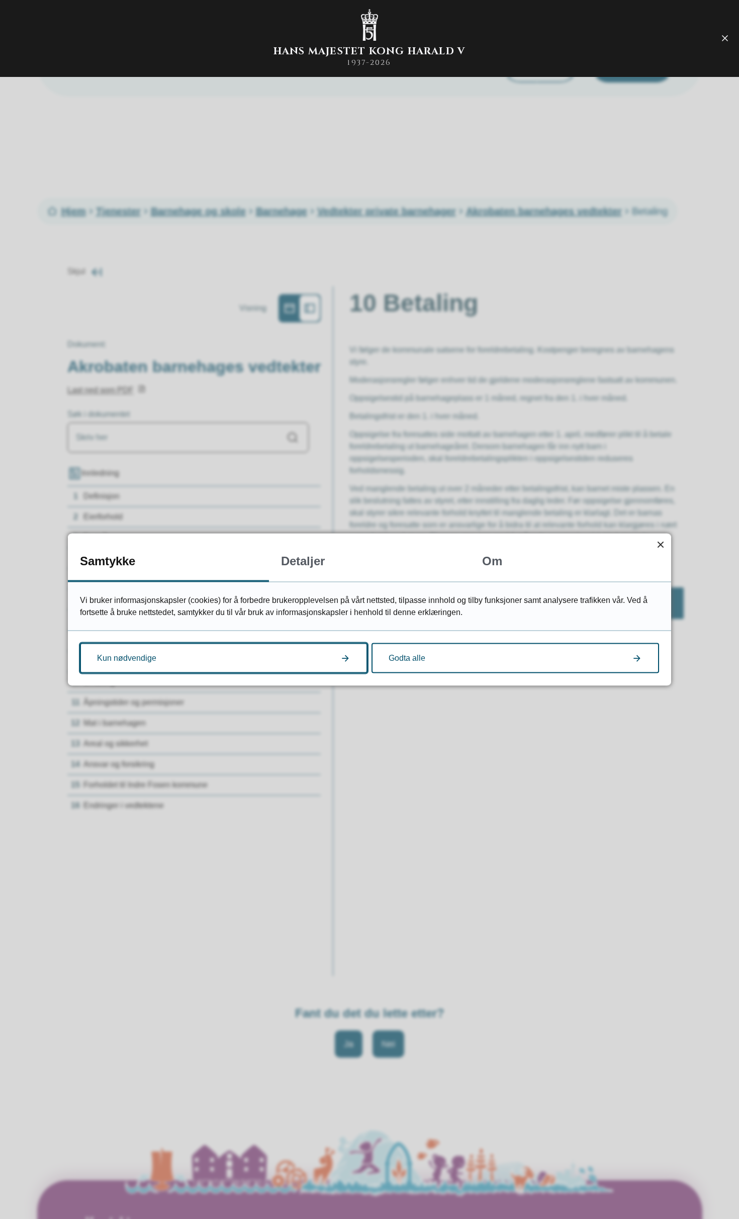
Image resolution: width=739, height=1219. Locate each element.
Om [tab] (492, 561)
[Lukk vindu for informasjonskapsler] (660, 544)
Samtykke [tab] (107, 561)
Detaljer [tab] (303, 561)
